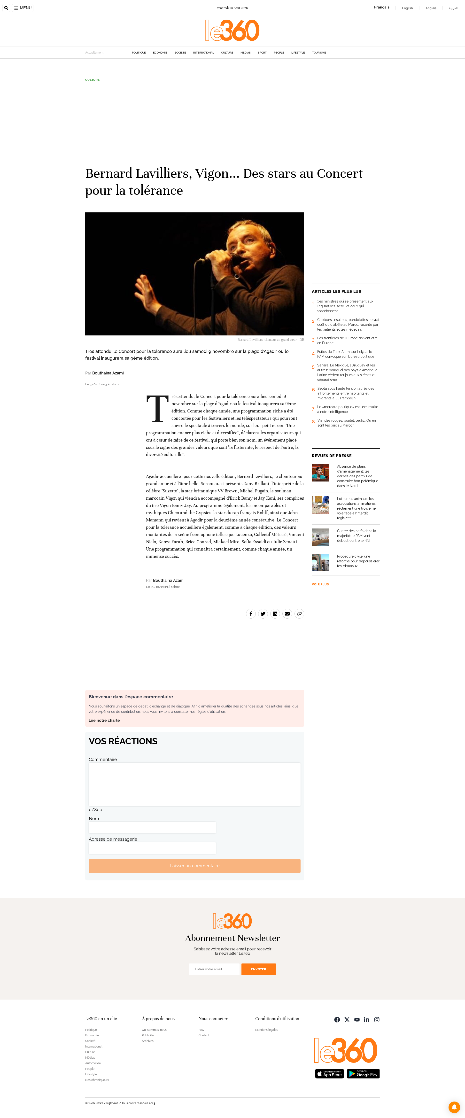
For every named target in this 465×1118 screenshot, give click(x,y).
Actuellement (94, 52)
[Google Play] (363, 1073)
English (407, 8)
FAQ (201, 1030)
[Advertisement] (232, 123)
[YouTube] (357, 1019)
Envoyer (258, 969)
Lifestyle (298, 52)
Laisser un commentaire (195, 865)
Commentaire (103, 759)
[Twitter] (347, 1019)
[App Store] (329, 1073)
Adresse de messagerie (113, 839)
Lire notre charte (104, 720)
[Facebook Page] (337, 1019)
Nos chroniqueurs (97, 1080)
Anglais (431, 8)
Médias (245, 52)
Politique (139, 52)
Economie (160, 52)
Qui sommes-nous (154, 1030)
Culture (227, 52)
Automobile (93, 1063)
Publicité (148, 1035)
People (279, 52)
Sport (262, 52)
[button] (454, 1107)
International (203, 52)
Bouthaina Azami (108, 373)
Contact (204, 1035)
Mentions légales (266, 1030)
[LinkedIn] (367, 1019)
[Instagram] (377, 1019)
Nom (94, 818)
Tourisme (319, 52)
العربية (453, 8)
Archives (148, 1041)
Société (180, 52)
